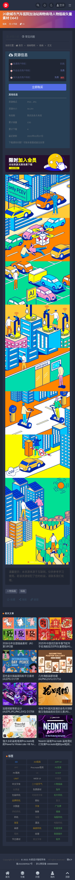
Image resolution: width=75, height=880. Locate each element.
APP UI (58, 762)
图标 (37, 801)
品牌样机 (16, 801)
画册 (16, 828)
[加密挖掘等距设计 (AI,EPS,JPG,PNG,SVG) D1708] (20, 694)
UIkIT (16, 779)
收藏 (12, 599)
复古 (58, 801)
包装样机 (16, 795)
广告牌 (58, 806)
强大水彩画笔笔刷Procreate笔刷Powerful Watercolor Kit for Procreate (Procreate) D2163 (18, 744)
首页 (21, 45)
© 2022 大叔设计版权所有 (33, 860)
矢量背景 (58, 828)
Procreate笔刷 (37, 767)
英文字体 (37, 839)
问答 (37, 877)
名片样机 (58, 795)
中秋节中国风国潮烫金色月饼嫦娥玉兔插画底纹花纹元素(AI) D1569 (55, 711)
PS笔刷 (16, 773)
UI (37, 773)
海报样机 (58, 817)
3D (16, 762)
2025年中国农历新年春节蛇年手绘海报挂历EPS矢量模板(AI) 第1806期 (54, 646)
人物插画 (11, 591)
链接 (36, 599)
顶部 (67, 877)
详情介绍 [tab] (14, 37)
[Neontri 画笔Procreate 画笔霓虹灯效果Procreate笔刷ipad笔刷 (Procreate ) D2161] (55, 726)
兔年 (58, 790)
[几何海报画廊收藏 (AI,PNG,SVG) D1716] (55, 661)
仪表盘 (16, 790)
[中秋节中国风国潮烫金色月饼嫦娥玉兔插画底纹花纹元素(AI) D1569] (55, 694)
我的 (52, 877)
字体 (37, 806)
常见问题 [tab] (30, 37)
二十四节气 (37, 784)
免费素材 (37, 790)
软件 (58, 839)
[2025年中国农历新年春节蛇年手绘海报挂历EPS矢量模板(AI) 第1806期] (55, 628)
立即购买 (37, 87)
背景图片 (58, 834)
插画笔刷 (31, 45)
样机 (16, 817)
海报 (24, 599)
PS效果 (58, 767)
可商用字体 (37, 795)
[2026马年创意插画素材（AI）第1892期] (20, 628)
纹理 (37, 834)
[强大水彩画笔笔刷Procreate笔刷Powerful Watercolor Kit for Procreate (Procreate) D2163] (20, 726)
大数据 (16, 806)
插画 (4, 24)
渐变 (16, 823)
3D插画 (37, 762)
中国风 (58, 779)
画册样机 (37, 828)
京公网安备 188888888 (47, 864)
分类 (22, 877)
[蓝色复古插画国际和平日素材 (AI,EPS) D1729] (20, 661)
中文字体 (16, 784)
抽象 (37, 812)
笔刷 (16, 834)
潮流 (37, 823)
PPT (16, 767)
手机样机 (16, 812)
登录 (61, 5)
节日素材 (16, 839)
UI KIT (58, 773)
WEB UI (37, 779)
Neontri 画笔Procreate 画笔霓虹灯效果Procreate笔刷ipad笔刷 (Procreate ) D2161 (55, 744)
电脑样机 (58, 823)
